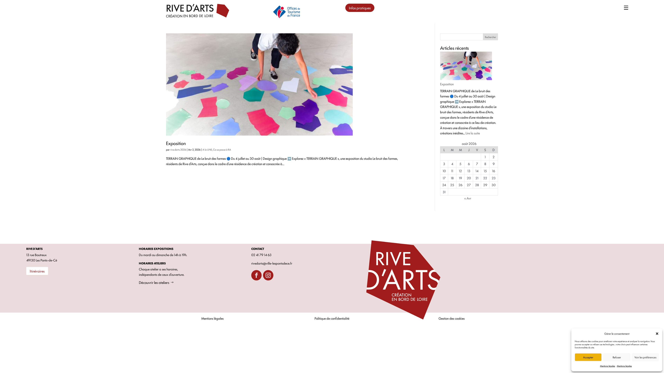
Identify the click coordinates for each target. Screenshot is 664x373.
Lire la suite (472, 133)
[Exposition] (466, 67)
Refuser (617, 357)
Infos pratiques (360, 7)
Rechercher (490, 37)
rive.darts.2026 (178, 149)
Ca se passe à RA (222, 149)
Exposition (176, 143)
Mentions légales (607, 365)
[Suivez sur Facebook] (256, 275)
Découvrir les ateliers (154, 282)
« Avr (467, 198)
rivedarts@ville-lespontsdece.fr (271, 263)
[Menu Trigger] (626, 7)
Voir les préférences (645, 357)
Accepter (588, 357)
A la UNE (207, 149)
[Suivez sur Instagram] (268, 275)
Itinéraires (37, 271)
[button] (657, 333)
